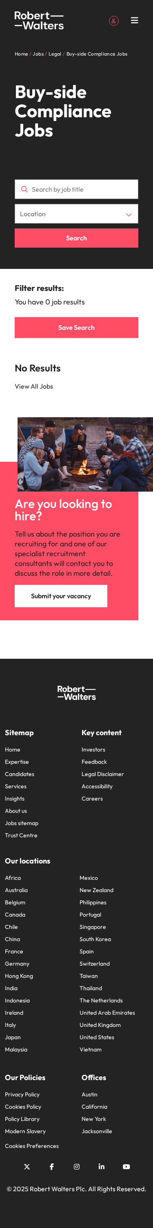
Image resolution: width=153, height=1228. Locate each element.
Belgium (15, 902)
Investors (93, 749)
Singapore (93, 927)
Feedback (94, 761)
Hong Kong (19, 976)
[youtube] (126, 1166)
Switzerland (95, 963)
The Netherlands (101, 1000)
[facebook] (51, 1166)
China (12, 939)
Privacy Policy (22, 1094)
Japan (13, 1037)
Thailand (91, 988)
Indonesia (17, 1000)
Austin (90, 1094)
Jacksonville (97, 1131)
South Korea (95, 939)
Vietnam (91, 1049)
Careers (92, 798)
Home (12, 749)
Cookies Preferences (32, 1146)
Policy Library (22, 1119)
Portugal (90, 914)
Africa (13, 877)
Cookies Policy (23, 1106)
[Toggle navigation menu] (134, 20)
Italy (10, 1025)
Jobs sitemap (21, 823)
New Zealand (96, 890)
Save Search (76, 327)
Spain (87, 951)
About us (16, 810)
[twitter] (27, 1166)
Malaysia (16, 1049)
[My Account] (114, 20)
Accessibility (97, 786)
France (14, 951)
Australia (16, 890)
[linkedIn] (101, 1166)
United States (97, 1037)
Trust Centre (21, 835)
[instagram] (76, 1166)
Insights (14, 798)
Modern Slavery (25, 1131)
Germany (17, 963)
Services (16, 786)
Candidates (19, 774)
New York (94, 1119)
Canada (15, 914)
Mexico (89, 877)
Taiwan (89, 976)
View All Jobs (34, 386)
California (94, 1106)
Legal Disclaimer (103, 774)
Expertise (17, 761)
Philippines (93, 902)
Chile (11, 927)
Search (76, 238)
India (11, 988)
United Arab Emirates (107, 1012)
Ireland (14, 1012)
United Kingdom (100, 1025)
